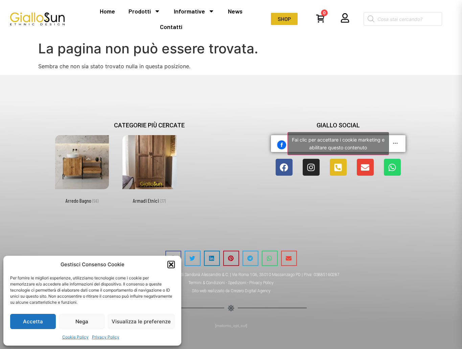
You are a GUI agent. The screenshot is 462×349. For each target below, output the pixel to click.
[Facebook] (284, 167)
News (235, 11)
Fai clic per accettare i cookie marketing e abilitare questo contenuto (338, 143)
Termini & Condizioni (206, 282)
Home (107, 11)
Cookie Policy (75, 337)
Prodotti (140, 11)
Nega (81, 321)
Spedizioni (237, 282)
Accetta (33, 321)
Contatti (171, 26)
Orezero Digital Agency (251, 291)
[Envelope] (365, 167)
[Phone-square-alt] (338, 167)
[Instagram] (311, 167)
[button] (171, 264)
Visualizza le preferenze (141, 321)
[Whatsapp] (392, 167)
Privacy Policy (105, 337)
